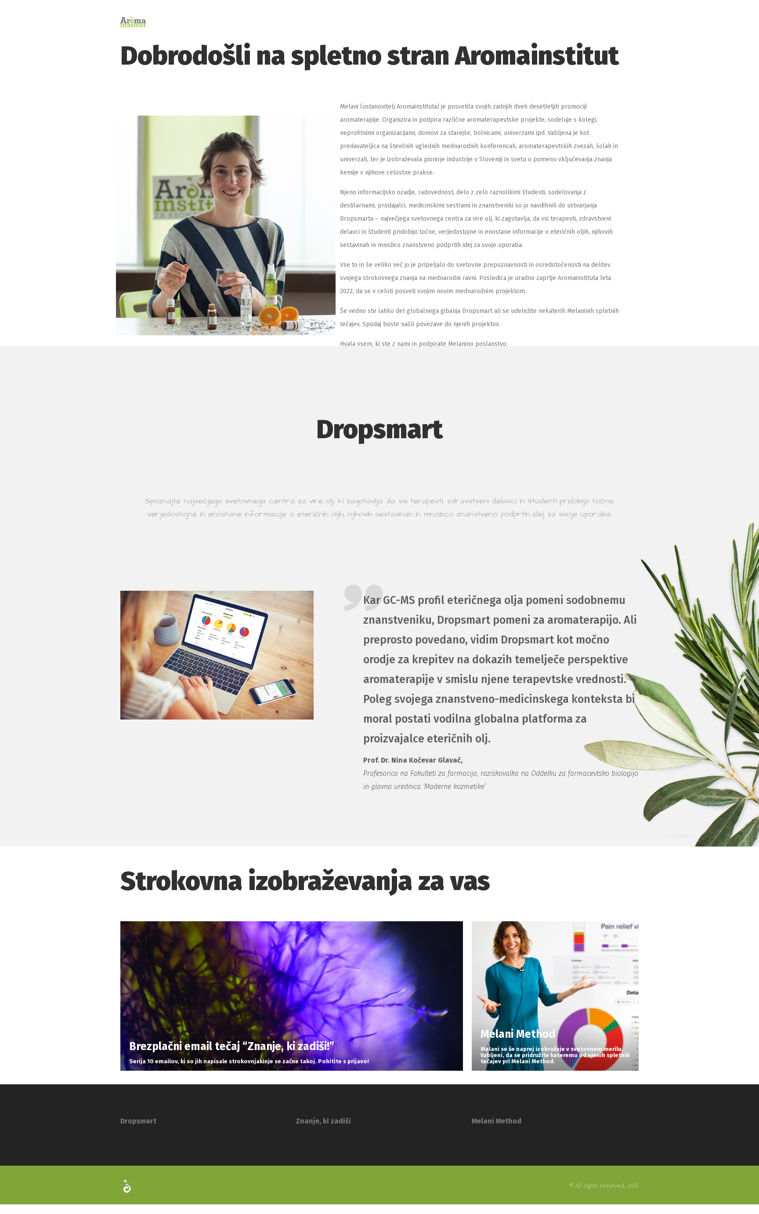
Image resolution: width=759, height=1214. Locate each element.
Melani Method (496, 1121)
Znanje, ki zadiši (323, 1121)
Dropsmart (138, 1121)
